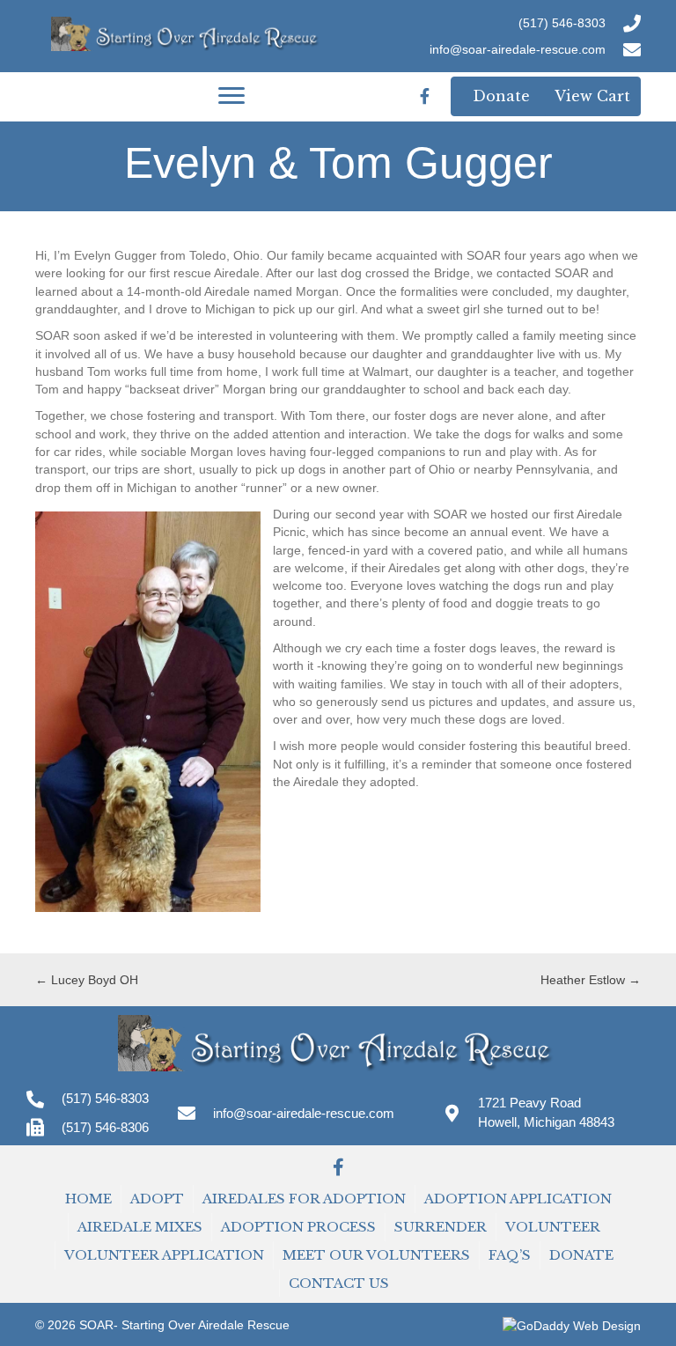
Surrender (440, 1226)
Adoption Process (298, 1226)
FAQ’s (510, 1255)
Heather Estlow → (590, 980)
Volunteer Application (164, 1255)
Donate (581, 1255)
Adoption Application (518, 1198)
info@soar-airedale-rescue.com (518, 49)
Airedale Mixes (139, 1226)
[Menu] (231, 96)
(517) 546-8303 (562, 23)
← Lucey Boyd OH (86, 980)
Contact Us (339, 1283)
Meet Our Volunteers (376, 1255)
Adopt (157, 1198)
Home (88, 1198)
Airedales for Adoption (304, 1198)
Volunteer (552, 1226)
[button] (338, 1167)
